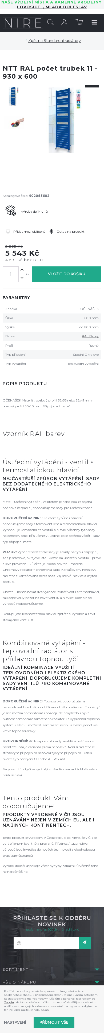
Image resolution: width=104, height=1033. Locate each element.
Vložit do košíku (66, 273)
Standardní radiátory (62, 40)
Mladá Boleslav (65, 7)
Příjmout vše (54, 1022)
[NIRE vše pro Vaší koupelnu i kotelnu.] (23, 23)
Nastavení (15, 1022)
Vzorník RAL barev (34, 434)
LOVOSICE (30, 7)
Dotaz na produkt (71, 231)
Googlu (9, 1002)
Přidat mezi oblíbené (29, 231)
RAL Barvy (90, 336)
